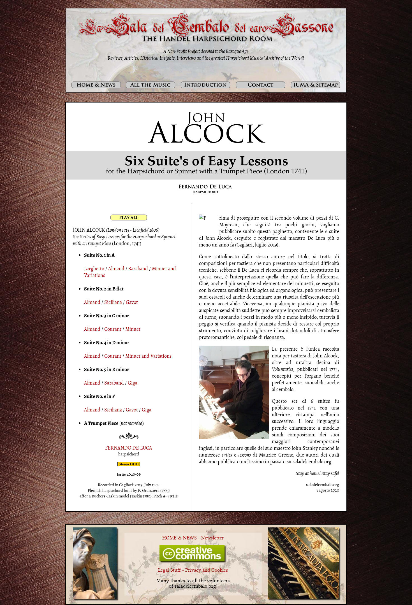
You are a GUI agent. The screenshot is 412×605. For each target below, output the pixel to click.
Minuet (132, 329)
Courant (112, 329)
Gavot (132, 302)
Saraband (138, 268)
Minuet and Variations (148, 356)
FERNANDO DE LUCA (128, 448)
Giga (132, 383)
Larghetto (94, 268)
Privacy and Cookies (206, 570)
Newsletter (212, 538)
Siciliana (113, 302)
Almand (116, 268)
